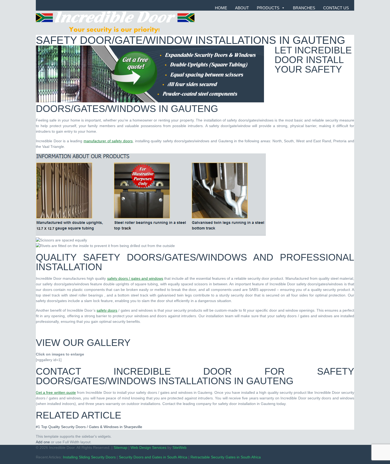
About (242, 8)
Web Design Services (148, 447)
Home (221, 8)
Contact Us (336, 8)
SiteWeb (179, 447)
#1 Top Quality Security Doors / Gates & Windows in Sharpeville (89, 427)
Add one (43, 442)
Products (268, 8)
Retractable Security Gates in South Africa (225, 457)
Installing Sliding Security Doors (89, 457)
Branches (304, 8)
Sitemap (120, 447)
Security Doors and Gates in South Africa (153, 457)
